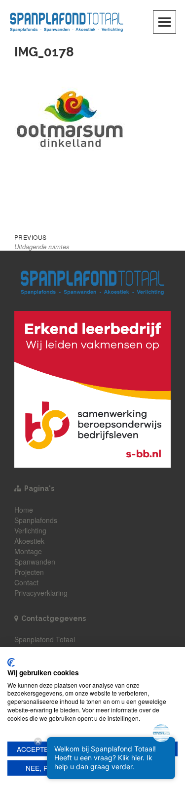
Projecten (29, 572)
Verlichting (30, 530)
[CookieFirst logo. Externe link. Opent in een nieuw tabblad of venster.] (11, 662)
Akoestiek (29, 541)
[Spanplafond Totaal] (66, 21)
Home (23, 510)
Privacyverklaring (41, 593)
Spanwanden (34, 562)
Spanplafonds (35, 520)
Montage (28, 551)
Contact (26, 582)
